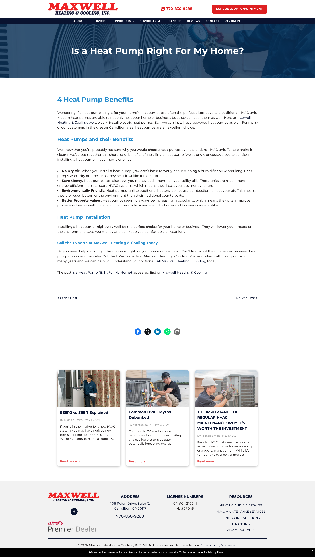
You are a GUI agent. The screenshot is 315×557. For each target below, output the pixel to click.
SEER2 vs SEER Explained (84, 412)
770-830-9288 (130, 516)
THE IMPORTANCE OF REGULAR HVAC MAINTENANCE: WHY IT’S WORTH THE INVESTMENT (222, 420)
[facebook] (74, 512)
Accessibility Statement (219, 545)
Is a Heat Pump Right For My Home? (102, 272)
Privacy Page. (215, 552)
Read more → (70, 461)
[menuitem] (80, 21)
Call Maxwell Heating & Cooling (180, 261)
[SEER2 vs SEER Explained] (88, 388)
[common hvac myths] (157, 388)
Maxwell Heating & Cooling (184, 272)
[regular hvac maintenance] (226, 388)
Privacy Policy (187, 545)
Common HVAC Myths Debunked (150, 415)
